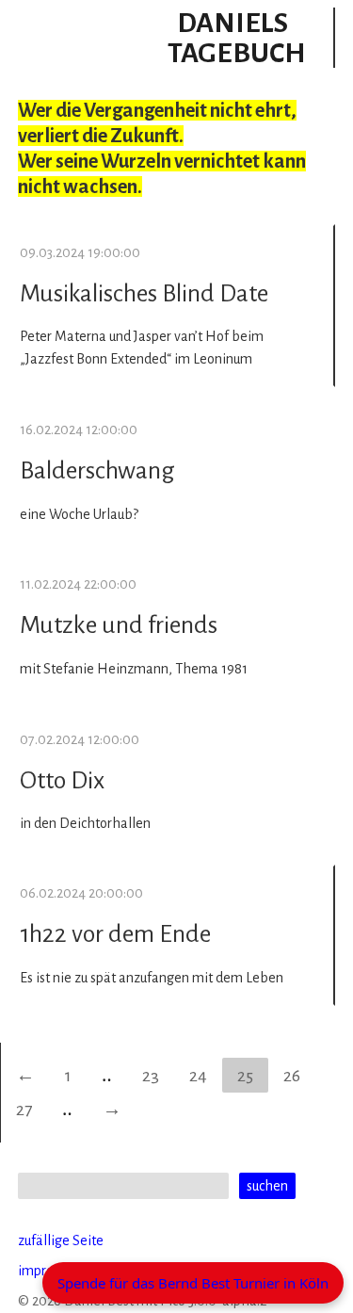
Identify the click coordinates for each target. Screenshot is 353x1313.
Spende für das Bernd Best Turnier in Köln (193, 1282)
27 (24, 1109)
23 (150, 1075)
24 (198, 1075)
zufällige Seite (61, 1240)
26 (291, 1075)
